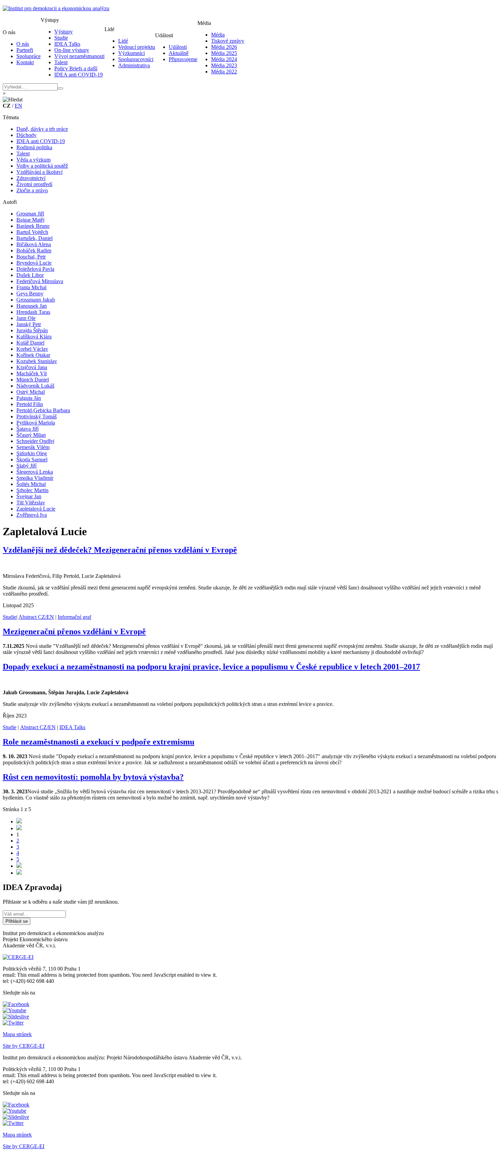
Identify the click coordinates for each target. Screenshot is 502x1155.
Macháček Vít (31, 373)
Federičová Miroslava (39, 281)
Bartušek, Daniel (34, 238)
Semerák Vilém (33, 447)
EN (18, 106)
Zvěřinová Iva (31, 515)
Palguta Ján (28, 398)
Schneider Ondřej (35, 441)
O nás (22, 44)
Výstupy (63, 31)
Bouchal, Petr (31, 257)
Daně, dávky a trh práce (42, 129)
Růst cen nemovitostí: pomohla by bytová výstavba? (93, 777)
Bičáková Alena (33, 244)
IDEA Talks (67, 44)
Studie (61, 38)
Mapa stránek (17, 1034)
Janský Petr (28, 324)
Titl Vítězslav (30, 502)
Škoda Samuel (31, 459)
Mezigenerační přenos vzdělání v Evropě (74, 631)
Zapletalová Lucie (35, 509)
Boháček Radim (33, 250)
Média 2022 (224, 71)
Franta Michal (31, 287)
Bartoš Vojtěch (32, 232)
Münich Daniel (32, 379)
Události (178, 47)
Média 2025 (224, 53)
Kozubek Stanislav (36, 361)
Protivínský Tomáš (36, 416)
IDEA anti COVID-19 (78, 75)
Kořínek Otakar (33, 355)
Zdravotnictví (30, 178)
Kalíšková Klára (34, 336)
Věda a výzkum (33, 160)
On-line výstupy (71, 50)
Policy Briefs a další (75, 68)
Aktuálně (179, 53)
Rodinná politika (34, 147)
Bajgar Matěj (30, 220)
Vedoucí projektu (136, 47)
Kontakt (25, 62)
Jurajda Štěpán (32, 330)
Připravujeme (183, 59)
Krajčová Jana (31, 367)
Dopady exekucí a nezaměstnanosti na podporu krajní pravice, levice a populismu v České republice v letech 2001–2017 (211, 666)
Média (218, 35)
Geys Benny (29, 293)
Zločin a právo (32, 190)
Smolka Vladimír (34, 478)
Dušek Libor (30, 275)
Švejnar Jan (28, 496)
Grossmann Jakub (35, 300)
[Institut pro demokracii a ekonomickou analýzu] (56, 8)
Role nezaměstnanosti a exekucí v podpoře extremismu (98, 741)
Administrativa (134, 65)
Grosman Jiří (30, 214)
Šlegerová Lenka (34, 472)
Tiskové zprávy (227, 41)
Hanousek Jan (31, 306)
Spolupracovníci (135, 59)
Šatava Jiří (27, 429)
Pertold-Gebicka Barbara (43, 410)
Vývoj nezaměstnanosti (79, 56)
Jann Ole (26, 318)
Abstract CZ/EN (36, 617)
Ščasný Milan (31, 435)
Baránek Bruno (33, 226)
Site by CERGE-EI (23, 1046)
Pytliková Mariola (35, 423)
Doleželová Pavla (35, 269)
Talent (61, 62)
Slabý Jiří (26, 466)
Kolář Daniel (30, 343)
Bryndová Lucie (34, 263)
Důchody (26, 135)
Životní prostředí (34, 184)
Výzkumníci (131, 53)
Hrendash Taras (33, 312)
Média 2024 (224, 59)
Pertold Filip (29, 404)
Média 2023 (224, 65)
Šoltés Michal (31, 484)
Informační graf (74, 617)
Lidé (123, 41)
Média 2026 (224, 47)
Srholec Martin (32, 490)
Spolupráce (28, 56)
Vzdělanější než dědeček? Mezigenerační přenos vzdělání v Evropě (120, 549)
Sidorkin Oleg (31, 453)
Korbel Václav (32, 349)
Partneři (24, 50)
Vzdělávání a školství (39, 172)
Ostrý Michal (30, 392)
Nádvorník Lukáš (35, 386)
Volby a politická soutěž (42, 166)
